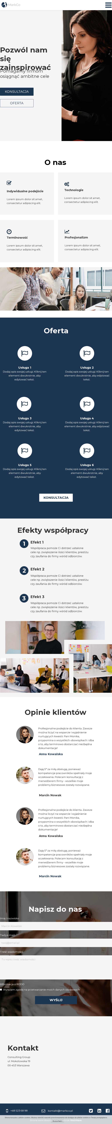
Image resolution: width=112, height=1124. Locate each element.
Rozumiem (57, 1121)
